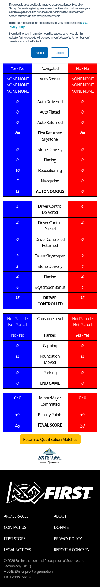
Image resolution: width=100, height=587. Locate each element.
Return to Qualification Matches (50, 439)
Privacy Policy (68, 538)
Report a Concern (71, 550)
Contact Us (15, 527)
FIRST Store (14, 538)
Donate (61, 527)
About (60, 516)
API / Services (16, 516)
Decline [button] (59, 52)
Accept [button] (40, 52)
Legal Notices (17, 550)
